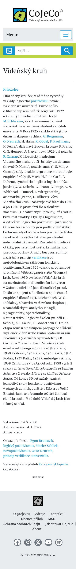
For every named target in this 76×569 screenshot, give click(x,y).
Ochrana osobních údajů (21, 523)
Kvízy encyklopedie (53, 464)
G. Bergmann (53, 136)
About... (38, 529)
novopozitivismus (16, 450)
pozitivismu (40, 101)
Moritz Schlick (47, 445)
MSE (51, 518)
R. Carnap (10, 156)
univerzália (39, 455)
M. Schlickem (13, 121)
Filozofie (10, 89)
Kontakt (56, 513)
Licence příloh (32, 518)
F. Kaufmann (59, 141)
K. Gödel (41, 141)
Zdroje (40, 513)
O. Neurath (11, 141)
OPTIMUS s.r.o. (46, 555)
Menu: (12, 34)
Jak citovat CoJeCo (59, 523)
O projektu (21, 513)
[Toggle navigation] (66, 34)
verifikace (39, 257)
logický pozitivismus (18, 445)
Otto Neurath (42, 450)
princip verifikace (16, 455)
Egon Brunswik (41, 440)
